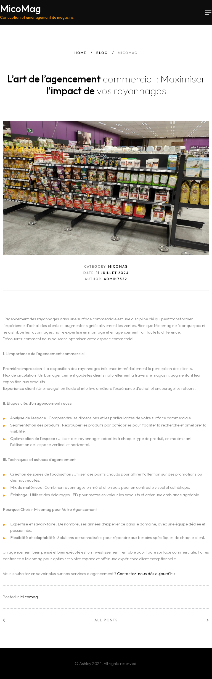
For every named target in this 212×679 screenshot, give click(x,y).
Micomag (29, 596)
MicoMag (37, 12)
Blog (102, 53)
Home (80, 53)
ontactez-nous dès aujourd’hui (148, 573)
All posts (106, 620)
